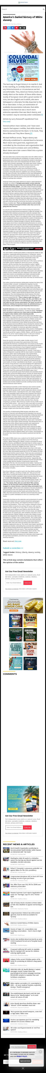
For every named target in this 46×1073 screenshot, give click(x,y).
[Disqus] (23, 703)
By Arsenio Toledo (23, 909)
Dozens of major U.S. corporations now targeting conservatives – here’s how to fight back (25, 931)
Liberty (24, 552)
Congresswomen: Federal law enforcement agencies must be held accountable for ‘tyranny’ (25, 915)
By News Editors (23, 899)
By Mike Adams (23, 979)
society (37, 552)
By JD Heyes (22, 864)
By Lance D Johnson (23, 1007)
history (18, 552)
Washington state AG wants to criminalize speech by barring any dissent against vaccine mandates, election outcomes (26, 860)
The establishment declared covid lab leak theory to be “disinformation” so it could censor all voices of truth (25, 995)
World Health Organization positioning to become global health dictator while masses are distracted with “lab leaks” (25, 850)
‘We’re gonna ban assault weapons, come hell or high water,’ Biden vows (26, 1012)
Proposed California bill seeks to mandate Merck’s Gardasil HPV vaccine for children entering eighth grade (24, 951)
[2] (31, 133)
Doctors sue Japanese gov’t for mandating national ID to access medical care (24, 1021)
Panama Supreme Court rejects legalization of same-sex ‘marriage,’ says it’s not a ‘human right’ (26, 894)
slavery (31, 552)
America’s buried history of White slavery (24, 923)
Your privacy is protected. (12, 588)
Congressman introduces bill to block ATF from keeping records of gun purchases (26, 877)
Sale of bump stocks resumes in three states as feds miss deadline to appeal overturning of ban (26, 905)
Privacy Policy (22, 1056)
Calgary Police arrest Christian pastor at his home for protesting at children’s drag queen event (26, 961)
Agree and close (25, 1061)
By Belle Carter (22, 889)
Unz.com (6, 122)
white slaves (8, 555)
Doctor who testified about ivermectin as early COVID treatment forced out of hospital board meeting (26, 941)
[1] (42, 115)
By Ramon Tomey (23, 880)
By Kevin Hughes (22, 945)
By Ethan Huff (22, 854)
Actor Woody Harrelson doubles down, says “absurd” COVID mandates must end (25, 1004)
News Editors (17, 24)
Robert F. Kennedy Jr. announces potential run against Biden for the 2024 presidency (26, 869)
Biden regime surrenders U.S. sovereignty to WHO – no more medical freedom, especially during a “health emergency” (25, 985)
